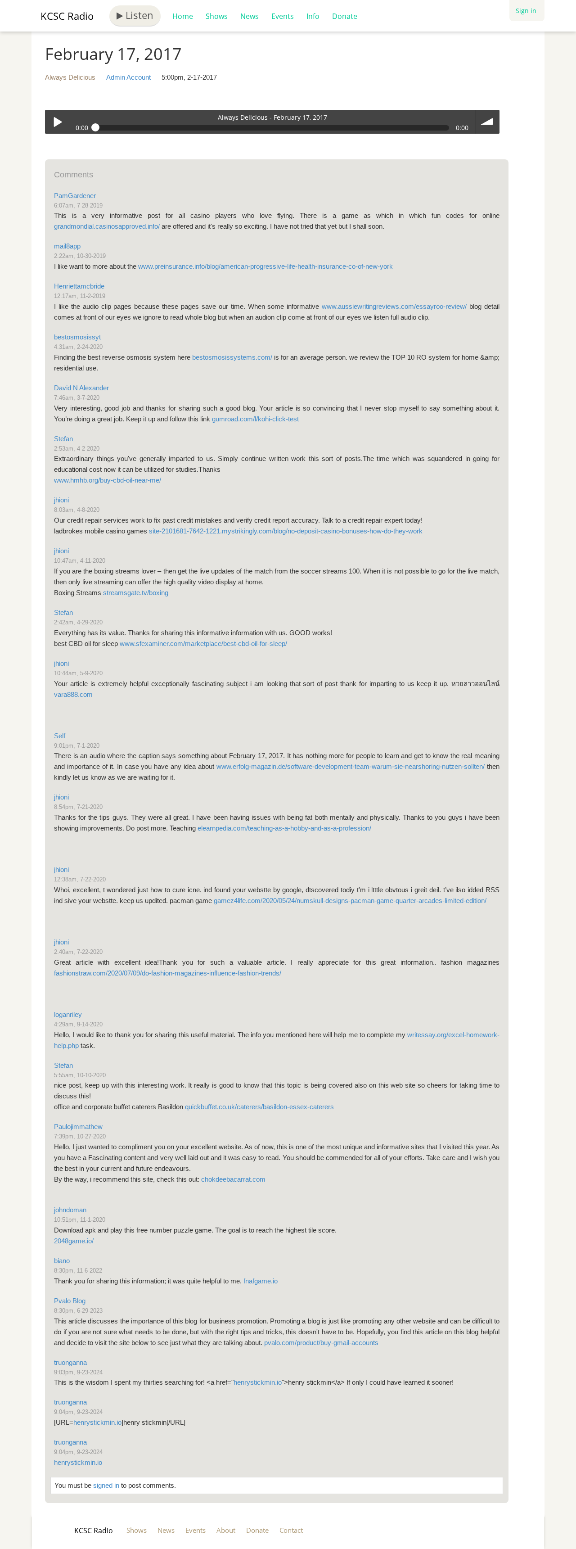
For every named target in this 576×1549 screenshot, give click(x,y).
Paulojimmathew (78, 1126)
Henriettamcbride (79, 286)
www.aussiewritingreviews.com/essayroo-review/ (394, 306)
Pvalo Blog (70, 1301)
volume (488, 122)
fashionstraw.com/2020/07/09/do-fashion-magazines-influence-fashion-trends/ (167, 973)
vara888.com (73, 694)
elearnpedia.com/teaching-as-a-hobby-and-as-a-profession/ (284, 828)
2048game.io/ (74, 1241)
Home (182, 16)
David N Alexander (81, 388)
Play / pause (57, 122)
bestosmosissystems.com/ (232, 357)
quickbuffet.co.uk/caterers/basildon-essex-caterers (259, 1107)
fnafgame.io (260, 1281)
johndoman (70, 1210)
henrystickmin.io (258, 1382)
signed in (106, 1485)
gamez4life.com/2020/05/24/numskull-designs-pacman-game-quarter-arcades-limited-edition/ (350, 900)
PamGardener (75, 195)
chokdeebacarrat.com (233, 1179)
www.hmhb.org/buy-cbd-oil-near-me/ (107, 480)
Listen (138, 15)
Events (282, 16)
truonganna (70, 1362)
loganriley (68, 1014)
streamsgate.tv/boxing (135, 592)
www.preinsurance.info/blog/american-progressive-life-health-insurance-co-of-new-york (265, 266)
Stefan (63, 439)
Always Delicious (70, 77)
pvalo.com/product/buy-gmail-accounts (321, 1342)
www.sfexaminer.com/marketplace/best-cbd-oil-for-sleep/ (203, 643)
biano (62, 1260)
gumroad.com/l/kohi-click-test (255, 419)
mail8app (67, 246)
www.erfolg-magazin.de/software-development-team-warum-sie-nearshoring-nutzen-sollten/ (350, 766)
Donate (344, 16)
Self (59, 736)
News (249, 16)
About (225, 1530)
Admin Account (128, 77)
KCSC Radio (67, 16)
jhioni (61, 500)
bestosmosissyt (77, 337)
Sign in (526, 10)
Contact (291, 1530)
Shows (217, 16)
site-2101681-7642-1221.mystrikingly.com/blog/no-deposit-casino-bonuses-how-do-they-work (286, 531)
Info (313, 16)
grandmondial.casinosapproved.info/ (107, 226)
